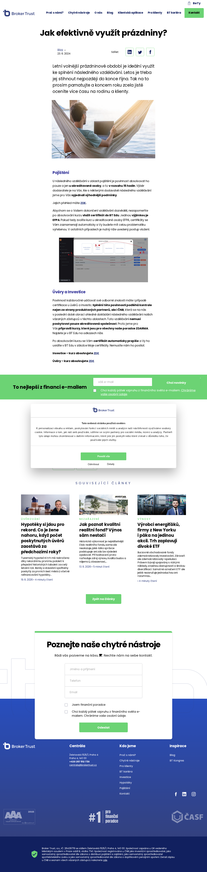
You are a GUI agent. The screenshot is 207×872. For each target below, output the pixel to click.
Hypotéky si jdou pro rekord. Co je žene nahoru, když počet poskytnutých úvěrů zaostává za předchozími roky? (42, 538)
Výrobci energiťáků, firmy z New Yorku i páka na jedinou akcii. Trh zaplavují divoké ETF (158, 535)
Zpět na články (103, 599)
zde (105, 860)
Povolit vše (103, 456)
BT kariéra (174, 13)
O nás (98, 13)
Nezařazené (89, 519)
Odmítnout (93, 464)
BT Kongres (177, 760)
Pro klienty (155, 13)
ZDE (96, 353)
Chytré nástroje (79, 13)
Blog (110, 13)
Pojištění (125, 788)
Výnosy (144, 519)
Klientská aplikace (130, 13)
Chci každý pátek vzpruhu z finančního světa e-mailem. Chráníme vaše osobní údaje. (106, 714)
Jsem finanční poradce (88, 705)
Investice (125, 777)
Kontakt (194, 13)
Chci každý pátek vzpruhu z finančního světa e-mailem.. (148, 392)
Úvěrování (30, 519)
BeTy (197, 3)
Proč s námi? (55, 13)
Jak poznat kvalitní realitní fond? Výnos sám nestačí (100, 530)
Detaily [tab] (110, 464)
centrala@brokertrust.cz (83, 765)
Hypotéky (126, 782)
